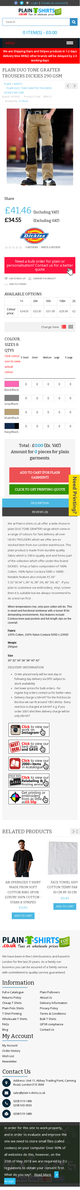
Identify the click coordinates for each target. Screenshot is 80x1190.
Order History (11, 1051)
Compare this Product (44, 278)
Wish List (8, 1056)
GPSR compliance (51, 1024)
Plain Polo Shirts (13, 1008)
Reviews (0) (40, 512)
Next (73, 831)
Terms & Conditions (53, 1014)
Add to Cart (23, 916)
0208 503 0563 (22, 1105)
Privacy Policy (49, 1008)
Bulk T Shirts (48, 1019)
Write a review (50, 247)
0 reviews (31, 247)
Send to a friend (17, 284)
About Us (46, 997)
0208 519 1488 (22, 1101)
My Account (10, 1045)
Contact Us (47, 1030)
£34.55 (24, 311)
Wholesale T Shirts (14, 1019)
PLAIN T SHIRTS (13, 83)
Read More (42, 1174)
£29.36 (63, 311)
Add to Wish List (17, 278)
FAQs (5, 1024)
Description (40, 503)
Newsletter (9, 1061)
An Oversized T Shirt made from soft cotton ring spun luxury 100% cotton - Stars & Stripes (23, 892)
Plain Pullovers (50, 992)
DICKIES (15, 96)
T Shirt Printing (11, 1014)
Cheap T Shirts (12, 1003)
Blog (5, 1030)
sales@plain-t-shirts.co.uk (29, 1093)
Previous (77, 831)
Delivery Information (53, 1003)
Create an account (53, 3)
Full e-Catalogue (13, 992)
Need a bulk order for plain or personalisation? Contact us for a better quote (40, 265)
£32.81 (37, 311)
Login (34, 3)
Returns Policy (11, 997)
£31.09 (50, 311)
